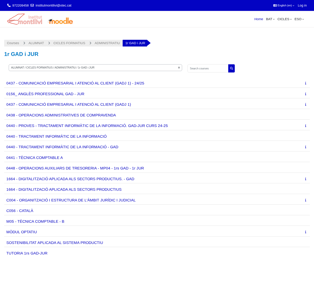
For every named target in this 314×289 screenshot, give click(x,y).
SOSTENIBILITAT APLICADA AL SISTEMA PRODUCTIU (54, 243)
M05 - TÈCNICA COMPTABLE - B (35, 221)
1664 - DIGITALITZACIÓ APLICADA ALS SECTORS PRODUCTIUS (64, 189)
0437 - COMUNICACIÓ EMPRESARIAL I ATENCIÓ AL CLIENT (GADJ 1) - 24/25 (75, 83)
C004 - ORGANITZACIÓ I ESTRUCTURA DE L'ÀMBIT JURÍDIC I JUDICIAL (71, 200)
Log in (302, 5)
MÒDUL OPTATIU (21, 232)
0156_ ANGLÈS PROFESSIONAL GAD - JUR (45, 94)
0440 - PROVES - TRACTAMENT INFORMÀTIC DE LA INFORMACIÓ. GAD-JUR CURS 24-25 (87, 126)
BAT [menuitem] (269, 19)
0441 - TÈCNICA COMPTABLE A (34, 157)
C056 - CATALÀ (19, 211)
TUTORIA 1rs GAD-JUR (26, 253)
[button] (283, 5)
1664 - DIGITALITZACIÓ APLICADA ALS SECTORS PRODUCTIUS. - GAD (70, 179)
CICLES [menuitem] (283, 19)
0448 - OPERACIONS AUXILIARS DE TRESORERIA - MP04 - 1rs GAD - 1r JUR (75, 168)
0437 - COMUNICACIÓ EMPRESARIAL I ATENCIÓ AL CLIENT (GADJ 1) (68, 104)
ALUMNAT (36, 43)
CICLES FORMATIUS (69, 43)
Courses (13, 43)
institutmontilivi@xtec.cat (53, 5)
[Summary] (306, 83)
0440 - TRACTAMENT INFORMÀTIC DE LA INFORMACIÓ (56, 136)
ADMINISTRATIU (107, 43)
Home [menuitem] (258, 19)
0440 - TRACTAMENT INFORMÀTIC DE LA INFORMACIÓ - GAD (62, 147)
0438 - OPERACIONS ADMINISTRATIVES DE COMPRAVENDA (61, 115)
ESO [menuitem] (298, 19)
